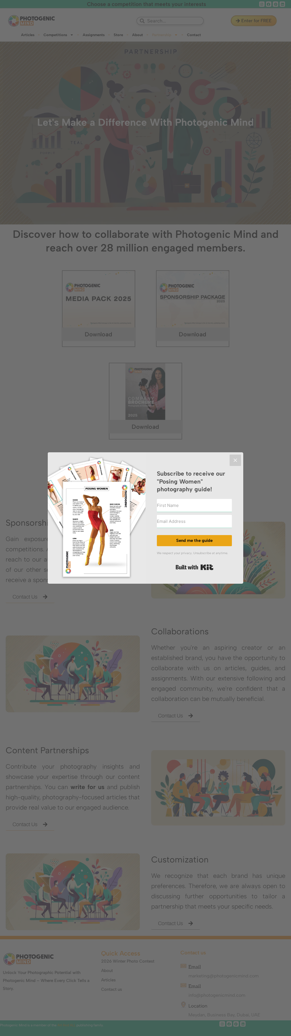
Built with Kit (194, 567)
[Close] (235, 460)
